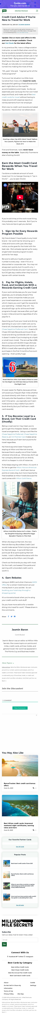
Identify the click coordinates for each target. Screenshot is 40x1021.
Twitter (20, 956)
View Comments (20, 708)
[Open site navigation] (37, 11)
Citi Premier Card (18, 437)
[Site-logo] (4, 10)
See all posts (20, 905)
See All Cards (20, 846)
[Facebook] (8, 616)
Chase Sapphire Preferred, (13, 434)
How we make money (22, 32)
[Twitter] (11, 616)
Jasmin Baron (24, 25)
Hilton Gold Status (23, 478)
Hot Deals (9, 43)
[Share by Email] (14, 616)
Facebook (12, 956)
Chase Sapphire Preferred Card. (15, 329)
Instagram (29, 956)
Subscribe (6, 932)
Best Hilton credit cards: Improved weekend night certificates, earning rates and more (19, 825)
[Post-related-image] (20, 765)
